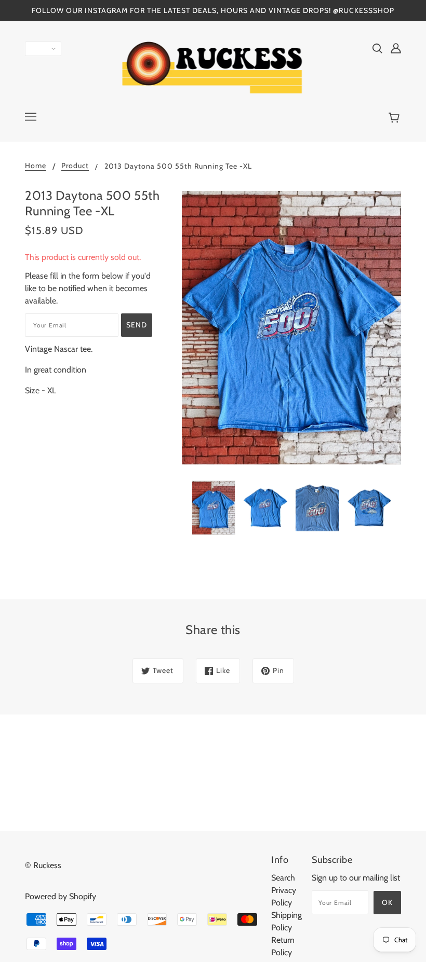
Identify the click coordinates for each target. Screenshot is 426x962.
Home (35, 166)
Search (283, 878)
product (75, 166)
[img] (377, 47)
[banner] (213, 67)
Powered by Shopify (60, 896)
